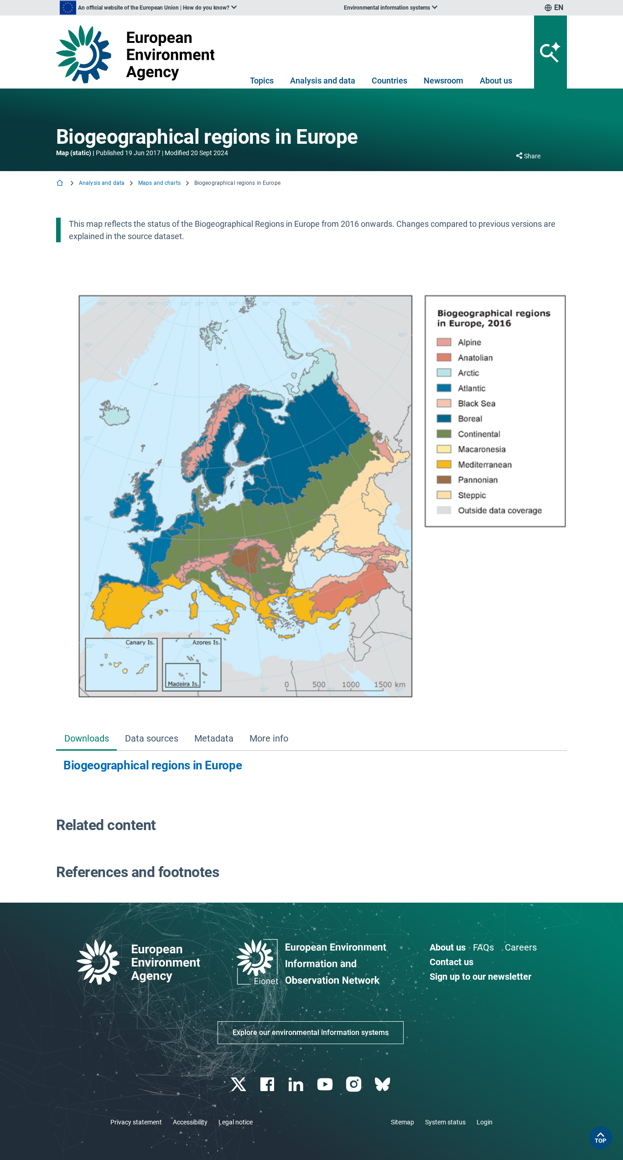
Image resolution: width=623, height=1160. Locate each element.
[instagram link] (354, 1084)
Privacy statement (136, 1122)
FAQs (483, 947)
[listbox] (148, 8)
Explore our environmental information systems (311, 1032)
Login (485, 1122)
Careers (521, 947)
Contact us (451, 961)
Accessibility (190, 1122)
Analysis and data (322, 80)
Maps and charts (159, 183)
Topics (262, 80)
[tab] (86, 739)
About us (496, 80)
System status (445, 1122)
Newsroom (443, 80)
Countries (389, 80)
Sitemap (402, 1122)
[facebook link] (268, 1084)
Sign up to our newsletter (480, 976)
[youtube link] (325, 1084)
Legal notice (235, 1122)
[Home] (60, 183)
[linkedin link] (297, 1084)
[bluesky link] (383, 1084)
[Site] (139, 54)
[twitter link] (239, 1084)
